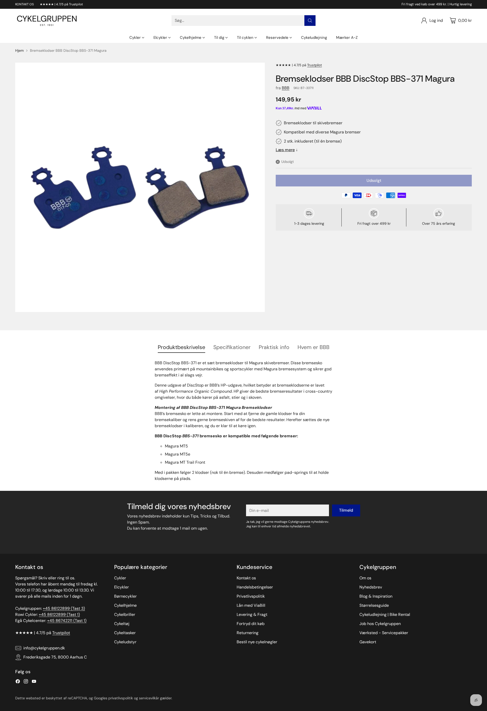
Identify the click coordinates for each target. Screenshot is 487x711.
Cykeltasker (125, 632)
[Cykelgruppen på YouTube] (34, 682)
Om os (365, 578)
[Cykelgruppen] (47, 20)
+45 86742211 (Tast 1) (66, 620)
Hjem (19, 50)
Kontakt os (246, 578)
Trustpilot (314, 65)
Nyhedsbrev (370, 587)
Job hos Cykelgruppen (380, 623)
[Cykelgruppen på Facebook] (18, 682)
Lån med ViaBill (251, 605)
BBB (285, 88)
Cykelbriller (124, 614)
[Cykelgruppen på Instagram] (26, 682)
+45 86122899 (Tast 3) (64, 608)
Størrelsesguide (374, 605)
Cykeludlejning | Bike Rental (384, 614)
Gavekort (367, 642)
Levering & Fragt (252, 614)
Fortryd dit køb (251, 623)
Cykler (120, 578)
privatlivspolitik (120, 698)
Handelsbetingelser (255, 587)
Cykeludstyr (125, 642)
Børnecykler (125, 596)
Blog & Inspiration (375, 596)
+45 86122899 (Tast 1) (59, 614)
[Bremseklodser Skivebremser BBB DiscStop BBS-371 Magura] (140, 187)
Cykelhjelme (125, 605)
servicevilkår (149, 698)
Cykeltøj (121, 623)
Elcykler (121, 587)
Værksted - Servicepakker (383, 632)
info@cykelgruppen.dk (44, 648)
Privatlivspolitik (251, 596)
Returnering (247, 632)
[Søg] (310, 20)
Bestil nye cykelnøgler (257, 642)
